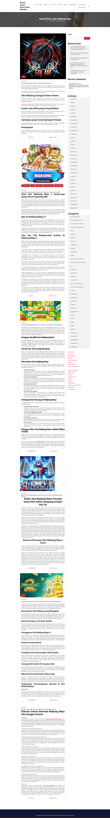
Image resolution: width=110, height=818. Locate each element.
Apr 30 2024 (23, 493)
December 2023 (74, 204)
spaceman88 (59, 185)
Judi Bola (46, 4)
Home (35, 4)
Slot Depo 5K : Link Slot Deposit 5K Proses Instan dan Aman (80, 58)
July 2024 (73, 179)
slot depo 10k (74, 294)
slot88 (72, 322)
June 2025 (73, 141)
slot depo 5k (73, 301)
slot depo (73, 290)
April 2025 (73, 148)
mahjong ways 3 (32, 552)
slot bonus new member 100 (77, 287)
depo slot (73, 234)
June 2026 (73, 106)
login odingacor (50, 785)
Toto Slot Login (74, 343)
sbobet (72, 255)
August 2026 (73, 99)
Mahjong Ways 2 (73, 4)
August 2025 (73, 134)
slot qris (72, 315)
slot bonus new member (76, 283)
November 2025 (74, 123)
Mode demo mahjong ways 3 (27, 104)
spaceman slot (74, 332)
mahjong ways (71, 372)
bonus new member (72, 360)
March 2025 (73, 151)
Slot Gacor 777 (74, 308)
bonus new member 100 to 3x (77, 223)
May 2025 (73, 144)
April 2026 (73, 113)
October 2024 (74, 169)
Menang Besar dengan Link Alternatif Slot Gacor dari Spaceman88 (40, 192)
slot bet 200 (73, 269)
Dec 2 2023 (23, 707)
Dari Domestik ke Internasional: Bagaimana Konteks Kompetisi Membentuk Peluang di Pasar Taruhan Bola (79, 65)
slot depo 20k (74, 297)
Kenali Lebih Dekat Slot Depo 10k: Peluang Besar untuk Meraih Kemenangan (78, 72)
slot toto (70, 362)
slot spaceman (71, 383)
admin (32, 137)
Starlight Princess (75, 339)
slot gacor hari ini (49, 185)
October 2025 (73, 127)
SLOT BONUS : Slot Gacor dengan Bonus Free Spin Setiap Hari (79, 53)
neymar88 (73, 248)
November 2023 (74, 208)
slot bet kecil (73, 273)
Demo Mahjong (27, 85)
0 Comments (54, 137)
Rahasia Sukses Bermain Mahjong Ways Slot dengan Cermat (38, 709)
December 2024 (74, 162)
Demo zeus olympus (26, 130)
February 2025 (74, 155)
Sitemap (55, 4)
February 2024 (74, 197)
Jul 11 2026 (23, 81)
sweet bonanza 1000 (72, 370)
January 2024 (74, 201)
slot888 (72, 325)
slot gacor (39, 185)
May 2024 (73, 186)
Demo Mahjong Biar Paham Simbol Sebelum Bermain (36, 83)
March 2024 (73, 194)
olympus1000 (74, 251)
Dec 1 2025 (23, 190)
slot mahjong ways (51, 212)
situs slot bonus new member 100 (78, 262)
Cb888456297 (33, 451)
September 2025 (74, 130)
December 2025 (74, 120)
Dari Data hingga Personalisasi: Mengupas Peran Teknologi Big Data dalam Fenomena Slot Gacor (79, 48)
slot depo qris (71, 387)
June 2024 (73, 183)
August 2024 (73, 176)
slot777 (72, 318)
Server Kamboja (82, 4)
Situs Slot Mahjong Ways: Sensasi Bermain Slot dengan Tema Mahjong (41, 325)
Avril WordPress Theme (69, 815)
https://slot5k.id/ (72, 364)
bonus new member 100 (76, 220)
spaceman (73, 329)
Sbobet (60, 4)
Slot (50, 4)
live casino (73, 241)
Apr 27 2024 (23, 599)
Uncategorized (74, 346)
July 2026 (73, 102)
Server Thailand (82, 7)
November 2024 (74, 165)
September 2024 (74, 172)
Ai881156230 (32, 568)
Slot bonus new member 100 (74, 385)
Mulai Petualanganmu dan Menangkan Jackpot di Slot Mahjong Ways (41, 601)
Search (70, 34)
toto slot (70, 374)
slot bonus (73, 276)
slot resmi (70, 381)
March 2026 (73, 116)
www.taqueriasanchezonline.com (53, 719)
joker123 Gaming (71, 356)
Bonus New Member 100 (74, 83)
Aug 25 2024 (23, 322)
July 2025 (73, 137)
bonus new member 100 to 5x (77, 227)
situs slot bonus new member (77, 258)
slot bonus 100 (74, 280)
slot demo (70, 358)
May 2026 (73, 109)
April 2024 (73, 190)
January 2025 (73, 158)
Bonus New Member (75, 216)
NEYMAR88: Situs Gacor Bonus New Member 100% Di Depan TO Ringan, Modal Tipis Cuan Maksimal (79, 87)
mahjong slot (26, 185)
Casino (40, 4)
